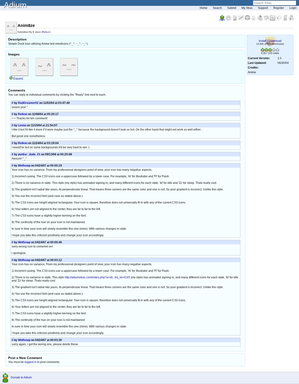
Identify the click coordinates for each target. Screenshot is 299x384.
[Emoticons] (229, 19)
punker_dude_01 (29, 154)
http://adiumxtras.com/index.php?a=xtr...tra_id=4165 (97, 277)
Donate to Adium (21, 377)
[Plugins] (279, 19)
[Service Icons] (266, 19)
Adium (15, 4)
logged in (30, 362)
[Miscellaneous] (285, 19)
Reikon (46, 32)
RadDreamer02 (28, 103)
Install (262, 41)
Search (217, 8)
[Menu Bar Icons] (273, 19)
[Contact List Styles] (235, 19)
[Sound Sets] (248, 19)
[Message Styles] (241, 19)
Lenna (22, 125)
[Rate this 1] (262, 50)
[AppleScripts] (254, 19)
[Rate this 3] (270, 50)
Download (274, 41)
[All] (291, 19)
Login (293, 8)
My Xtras (247, 8)
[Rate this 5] (277, 50)
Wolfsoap (24, 165)
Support (263, 8)
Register (278, 8)
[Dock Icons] (222, 19)
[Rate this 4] (274, 50)
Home (203, 8)
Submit (231, 8)
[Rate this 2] (266, 50)
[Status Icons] (260, 19)
